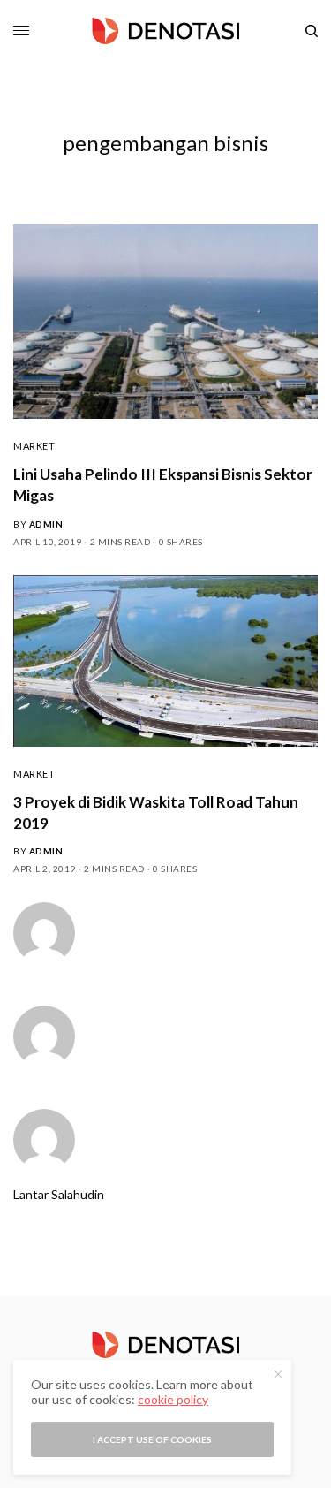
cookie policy (173, 1399)
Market (34, 446)
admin (46, 524)
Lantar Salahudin (58, 1194)
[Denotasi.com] (166, 31)
